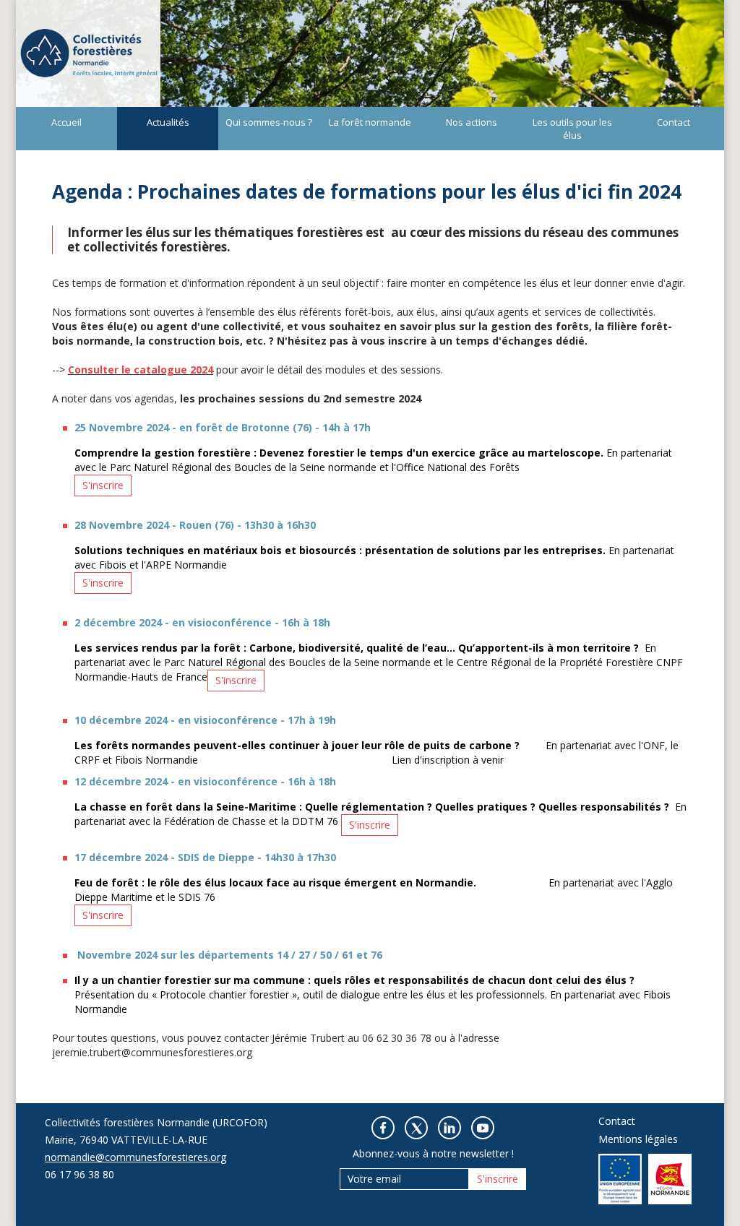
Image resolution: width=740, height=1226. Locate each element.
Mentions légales (638, 1139)
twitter (416, 1127)
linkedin (449, 1127)
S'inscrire (103, 485)
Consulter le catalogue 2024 (140, 369)
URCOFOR (88, 53)
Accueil (66, 122)
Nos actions (471, 122)
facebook (383, 1127)
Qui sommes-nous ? (268, 122)
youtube (482, 1127)
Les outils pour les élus (572, 129)
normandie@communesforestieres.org (135, 1157)
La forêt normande (370, 122)
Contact (673, 122)
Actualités (168, 122)
